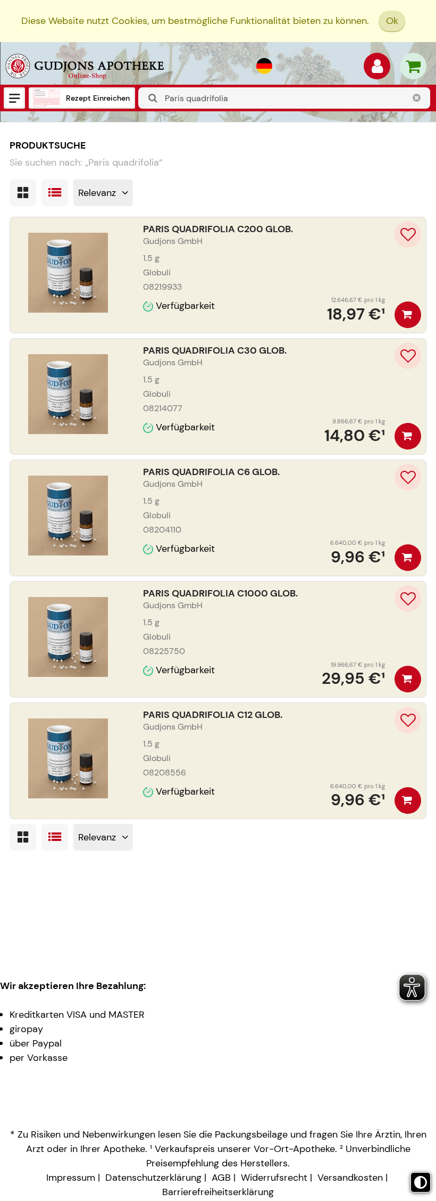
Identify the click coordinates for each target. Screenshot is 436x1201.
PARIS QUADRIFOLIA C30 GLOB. (215, 350)
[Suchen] (153, 98)
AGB (221, 1177)
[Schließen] (417, 98)
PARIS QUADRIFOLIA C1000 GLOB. (220, 593)
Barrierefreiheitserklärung (218, 1192)
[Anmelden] (377, 68)
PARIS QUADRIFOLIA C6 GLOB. (211, 471)
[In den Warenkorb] (408, 314)
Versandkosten (350, 1177)
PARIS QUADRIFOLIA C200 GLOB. (218, 229)
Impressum (70, 1177)
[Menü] (14, 98)
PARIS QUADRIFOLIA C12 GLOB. (212, 714)
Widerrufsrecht (274, 1177)
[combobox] (284, 98)
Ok (392, 20)
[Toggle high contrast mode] (420, 1182)
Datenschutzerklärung (153, 1177)
